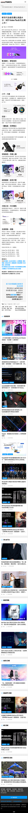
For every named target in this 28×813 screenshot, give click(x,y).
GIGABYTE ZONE (7, 693)
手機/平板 (3, 791)
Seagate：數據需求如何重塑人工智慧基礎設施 (14, 435)
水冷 (18, 304)
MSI (8, 502)
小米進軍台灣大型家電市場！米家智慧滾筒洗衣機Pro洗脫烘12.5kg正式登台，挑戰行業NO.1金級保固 (14, 591)
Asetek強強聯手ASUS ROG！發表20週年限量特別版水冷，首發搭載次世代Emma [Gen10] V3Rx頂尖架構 (13, 387)
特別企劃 (12, 791)
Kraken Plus (10, 304)
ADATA (9, 679)
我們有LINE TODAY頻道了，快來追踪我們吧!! (11, 801)
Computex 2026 (5, 382)
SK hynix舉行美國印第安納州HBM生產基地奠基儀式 (14, 482)
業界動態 (4, 13)
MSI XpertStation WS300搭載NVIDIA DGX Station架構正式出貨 (12, 506)
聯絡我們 (15, 797)
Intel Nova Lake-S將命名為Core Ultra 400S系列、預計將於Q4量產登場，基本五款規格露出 (13, 623)
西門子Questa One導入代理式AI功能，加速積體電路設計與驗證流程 (14, 651)
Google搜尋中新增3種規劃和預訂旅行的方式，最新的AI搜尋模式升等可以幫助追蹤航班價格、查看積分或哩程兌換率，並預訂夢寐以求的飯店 (14, 459)
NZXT (15, 304)
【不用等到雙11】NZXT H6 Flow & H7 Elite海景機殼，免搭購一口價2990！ (14, 339)
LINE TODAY (14, 295)
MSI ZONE (5, 725)
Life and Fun (10, 454)
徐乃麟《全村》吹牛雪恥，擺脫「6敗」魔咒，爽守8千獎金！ (7, 308)
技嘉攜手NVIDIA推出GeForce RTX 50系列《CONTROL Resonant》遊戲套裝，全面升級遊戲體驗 (14, 530)
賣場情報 (9, 13)
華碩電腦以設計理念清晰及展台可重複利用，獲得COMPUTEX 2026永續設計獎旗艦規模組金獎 (13, 781)
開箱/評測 (20, 789)
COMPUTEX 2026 (7, 758)
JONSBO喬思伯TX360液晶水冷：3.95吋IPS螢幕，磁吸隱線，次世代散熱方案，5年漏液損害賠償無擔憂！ (13, 363)
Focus (6, 304)
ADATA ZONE (6, 661)
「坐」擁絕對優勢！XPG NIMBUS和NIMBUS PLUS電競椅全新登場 (13, 684)
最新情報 (6, 600)
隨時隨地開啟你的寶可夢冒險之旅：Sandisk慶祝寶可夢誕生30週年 (12, 411)
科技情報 (9, 619)
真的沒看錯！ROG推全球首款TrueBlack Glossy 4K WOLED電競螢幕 (20, 308)
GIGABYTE (10, 526)
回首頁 (2, 5)
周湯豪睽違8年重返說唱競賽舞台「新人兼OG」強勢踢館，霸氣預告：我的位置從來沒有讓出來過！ (13, 563)
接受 (14, 811)
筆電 (8, 791)
